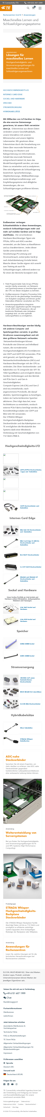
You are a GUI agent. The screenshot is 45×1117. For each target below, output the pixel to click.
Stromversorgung (12, 107)
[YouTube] (12, 1084)
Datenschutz (25, 1101)
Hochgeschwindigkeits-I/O (16, 90)
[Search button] (28, 8)
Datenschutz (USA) (9, 1104)
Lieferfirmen (8, 1016)
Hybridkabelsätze (11, 111)
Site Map (15, 1107)
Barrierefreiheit (31, 1104)
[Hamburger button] (40, 8)
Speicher (7, 103)
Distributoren (9, 1012)
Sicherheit (6, 1107)
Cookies (20, 1104)
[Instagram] (16, 1084)
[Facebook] (4, 1084)
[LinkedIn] (8, 1084)
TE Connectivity (6, 8)
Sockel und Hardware (14, 99)
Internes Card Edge (12, 94)
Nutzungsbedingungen (11, 1101)
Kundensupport (11, 1002)
